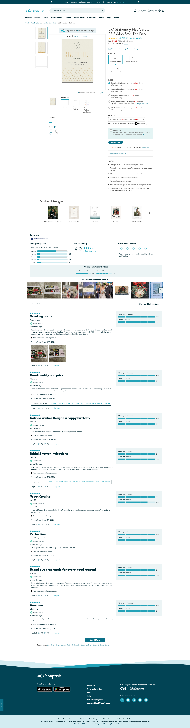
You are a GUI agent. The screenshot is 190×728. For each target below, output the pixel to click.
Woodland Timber (137, 222)
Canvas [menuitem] (68, 17)
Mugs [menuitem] (109, 17)
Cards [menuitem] (45, 17)
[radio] (50, 121)
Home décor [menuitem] (79, 17)
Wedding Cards (36, 23)
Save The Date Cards (49, 23)
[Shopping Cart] (162, 10)
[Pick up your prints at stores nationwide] (123, 688)
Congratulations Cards (63, 645)
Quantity (112, 115)
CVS (146, 104)
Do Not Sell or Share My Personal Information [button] (134, 721)
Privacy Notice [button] (60, 721)
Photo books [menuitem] (56, 17)
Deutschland (62, 719)
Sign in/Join (141, 11)
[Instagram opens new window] (129, 699)
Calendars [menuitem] (91, 17)
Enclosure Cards (91, 645)
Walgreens (140, 104)
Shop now (111, 2)
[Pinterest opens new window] (135, 699)
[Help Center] (159, 10)
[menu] (102, 93)
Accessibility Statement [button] (108, 721)
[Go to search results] (102, 10)
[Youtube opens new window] (141, 699)
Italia (85, 719)
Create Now (115, 142)
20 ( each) (124, 119)
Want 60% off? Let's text (98, 703)
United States (107, 719)
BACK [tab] (76, 36)
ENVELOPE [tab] (84, 36)
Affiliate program (95, 699)
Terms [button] (51, 721)
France (71, 719)
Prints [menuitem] (37, 17)
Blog (89, 692)
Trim (51, 127)
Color (52, 118)
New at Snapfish (94, 689)
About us (91, 685)
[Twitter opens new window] (147, 699)
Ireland (78, 719)
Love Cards (50, 645)
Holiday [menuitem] (28, 17)
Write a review (136, 38)
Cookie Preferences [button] (74, 721)
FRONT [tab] (68, 36)
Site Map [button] (43, 721)
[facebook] (123, 699)
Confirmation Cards (78, 645)
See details (145, 147)
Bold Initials (116, 222)
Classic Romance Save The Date (53, 222)
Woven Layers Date (74, 222)
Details (126, 43)
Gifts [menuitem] (101, 17)
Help (89, 696)
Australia (118, 719)
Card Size (112, 53)
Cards (27, 23)
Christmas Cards (103, 645)
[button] (77, 93)
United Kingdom (94, 719)
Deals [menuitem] (116, 17)
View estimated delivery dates (118, 153)
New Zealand (127, 719)
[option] (42, 33)
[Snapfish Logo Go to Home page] (35, 10)
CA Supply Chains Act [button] (90, 721)
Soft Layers (95, 222)
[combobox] (77, 10)
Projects (153, 11)
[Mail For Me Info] (143, 134)
